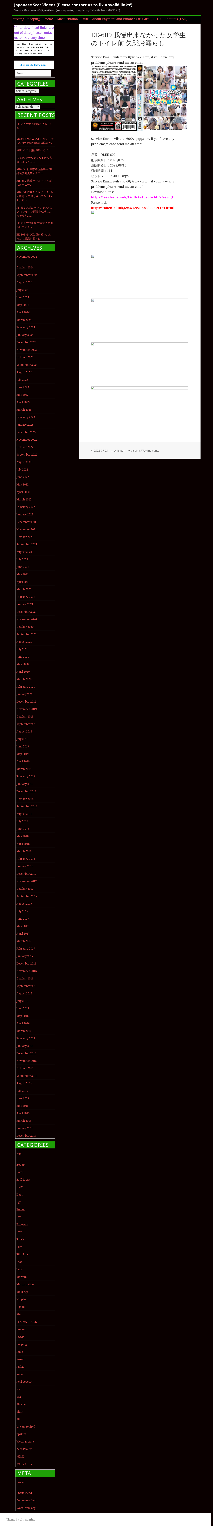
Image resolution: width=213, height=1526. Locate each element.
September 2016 (26, 986)
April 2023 (23, 402)
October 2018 (24, 799)
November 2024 (26, 256)
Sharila (21, 1404)
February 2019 (25, 776)
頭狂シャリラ (24, 1464)
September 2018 (26, 806)
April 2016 (23, 1023)
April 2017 (23, 933)
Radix (20, 1366)
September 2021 (26, 544)
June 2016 (22, 1008)
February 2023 (25, 417)
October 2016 (24, 978)
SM (18, 1419)
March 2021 (23, 589)
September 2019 (26, 724)
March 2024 (23, 320)
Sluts (19, 1411)
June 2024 (22, 297)
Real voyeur (24, 1381)
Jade (19, 1269)
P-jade (20, 1307)
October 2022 (24, 447)
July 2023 (22, 380)
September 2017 (26, 896)
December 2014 (26, 1135)
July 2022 (22, 469)
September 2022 (26, 454)
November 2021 (26, 529)
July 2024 (22, 290)
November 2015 (26, 1061)
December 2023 (26, 342)
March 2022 (23, 499)
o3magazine (27, 1519)
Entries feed (24, 1493)
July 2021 (22, 559)
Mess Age (22, 1292)
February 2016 (25, 1038)
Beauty (20, 1164)
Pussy (20, 1359)
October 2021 (24, 537)
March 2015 (23, 1121)
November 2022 (26, 439)
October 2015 (24, 1068)
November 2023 (26, 350)
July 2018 (22, 821)
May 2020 (22, 664)
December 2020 (26, 612)
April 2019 (23, 761)
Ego (18, 1202)
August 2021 (24, 552)
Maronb (21, 1277)
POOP (20, 1337)
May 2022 (22, 484)
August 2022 (24, 462)
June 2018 (22, 829)
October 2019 (24, 716)
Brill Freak (23, 1179)
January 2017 (24, 956)
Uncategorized (25, 1426)
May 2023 (22, 395)
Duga (19, 1194)
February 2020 (25, 686)
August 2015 (24, 1083)
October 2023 (24, 357)
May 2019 (22, 754)
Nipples (21, 1299)
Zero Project (24, 1449)
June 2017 (22, 918)
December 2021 (26, 522)
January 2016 (24, 1046)
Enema (48, 19)
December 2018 (26, 791)
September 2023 (26, 365)
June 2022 (22, 477)
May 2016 (22, 1016)
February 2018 (25, 859)
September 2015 (26, 1076)
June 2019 (22, 746)
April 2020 (23, 671)
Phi (18, 1314)
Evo (18, 1217)
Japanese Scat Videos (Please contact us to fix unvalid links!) (73, 4)
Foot (19, 1262)
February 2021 (25, 597)
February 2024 (25, 327)
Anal (19, 1154)
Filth (19, 1247)
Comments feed (26, 1500)
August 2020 (24, 641)
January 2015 (24, 1128)
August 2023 (24, 372)
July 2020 (22, 649)
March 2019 (23, 769)
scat (18, 1389)
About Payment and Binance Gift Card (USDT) (126, 19)
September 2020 (26, 634)
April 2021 (23, 582)
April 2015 (23, 1113)
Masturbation (67, 19)
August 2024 (24, 282)
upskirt (21, 1434)
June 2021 (22, 567)
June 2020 (22, 656)
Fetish (20, 1239)
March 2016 (23, 1031)
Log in (20, 1482)
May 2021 (22, 574)
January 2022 (24, 514)
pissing (18, 19)
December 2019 (26, 701)
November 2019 (26, 709)
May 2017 (22, 926)
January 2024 (24, 335)
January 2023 (24, 424)
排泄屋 (20, 1456)
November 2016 (26, 971)
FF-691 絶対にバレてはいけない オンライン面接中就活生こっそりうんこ (34, 211)
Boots (19, 1172)
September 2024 (26, 275)
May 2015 (22, 1106)
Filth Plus (22, 1254)
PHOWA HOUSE (26, 1322)
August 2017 (24, 903)
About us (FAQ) (175, 19)
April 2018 (23, 844)
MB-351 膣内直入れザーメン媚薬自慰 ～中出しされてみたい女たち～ (35, 196)
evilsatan (119, 450)
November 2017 (26, 881)
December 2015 (26, 1053)
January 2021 (24, 604)
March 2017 (23, 941)
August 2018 (24, 814)
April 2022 (23, 492)
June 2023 (22, 387)
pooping (33, 19)
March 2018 (23, 851)
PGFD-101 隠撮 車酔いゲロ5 (33, 150)
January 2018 (24, 866)
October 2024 (24, 267)
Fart (19, 1232)
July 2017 (22, 911)
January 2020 (24, 694)
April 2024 (23, 312)
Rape (19, 1374)
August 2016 (24, 993)
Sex (18, 1396)
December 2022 (26, 432)
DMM (19, 1187)
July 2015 (22, 1091)
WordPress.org (26, 1508)
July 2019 (22, 739)
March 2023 (23, 409)
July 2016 (22, 1001)
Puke (85, 19)
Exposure (22, 1224)
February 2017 (25, 948)
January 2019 (24, 784)
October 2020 (24, 627)
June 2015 (22, 1098)
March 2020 (23, 679)
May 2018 (22, 836)
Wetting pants (25, 1441)
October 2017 (24, 888)
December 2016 (26, 963)
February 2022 (25, 507)
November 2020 (26, 619)
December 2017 (26, 874)
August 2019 (24, 731)
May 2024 (22, 305)
